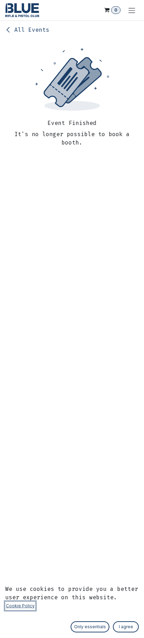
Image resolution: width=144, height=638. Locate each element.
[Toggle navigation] (132, 10)
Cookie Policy (20, 605)
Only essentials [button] (90, 626)
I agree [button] (126, 626)
